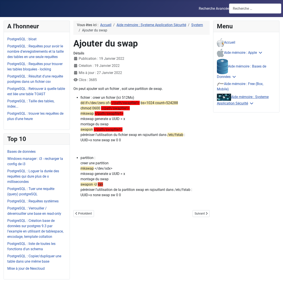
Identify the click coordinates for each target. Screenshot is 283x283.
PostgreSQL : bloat (21, 39)
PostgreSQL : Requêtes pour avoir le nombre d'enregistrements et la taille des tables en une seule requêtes (35, 51)
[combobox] (255, 9)
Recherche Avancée (214, 8)
